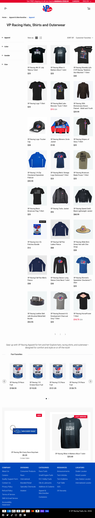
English (86, 1)
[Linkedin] (20, 515)
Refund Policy (7, 491)
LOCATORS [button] (80, 468)
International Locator (83, 483)
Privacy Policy (7, 487)
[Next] (90, 381)
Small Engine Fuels (46, 475)
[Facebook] (3, 515)
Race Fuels (43, 471)
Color (6, 47)
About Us (5, 471)
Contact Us (6, 483)
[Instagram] (16, 515)
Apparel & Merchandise (18, 17)
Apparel (7, 38)
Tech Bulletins (62, 479)
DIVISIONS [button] (24, 468)
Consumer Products (28, 471)
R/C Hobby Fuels (45, 479)
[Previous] (4, 381)
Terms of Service (8, 494)
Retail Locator (81, 475)
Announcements (63, 471)
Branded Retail (25, 483)
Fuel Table (61, 483)
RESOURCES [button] (62, 468)
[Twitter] (7, 515)
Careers (5, 475)
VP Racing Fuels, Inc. (79, 511)
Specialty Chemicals (28, 487)
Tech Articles (62, 475)
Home (4, 17)
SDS (58, 487)
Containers (43, 497)
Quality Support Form (10, 479)
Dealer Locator (81, 471)
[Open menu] (5, 8)
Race (22, 475)
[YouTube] (25, 515)
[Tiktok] (12, 515)
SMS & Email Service (10, 498)
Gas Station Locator (83, 479)
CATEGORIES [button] (44, 468)
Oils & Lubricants (45, 483)
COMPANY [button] (6, 468)
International (25, 479)
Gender (7, 55)
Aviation (23, 491)
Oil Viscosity (61, 491)
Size (6, 64)
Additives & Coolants (46, 487)
